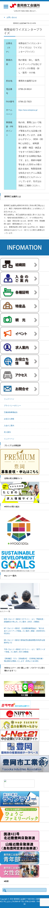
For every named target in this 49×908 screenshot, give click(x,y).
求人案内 (7, 432)
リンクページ (9, 399)
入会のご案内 (9, 426)
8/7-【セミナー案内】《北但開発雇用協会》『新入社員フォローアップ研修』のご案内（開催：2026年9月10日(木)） (24, 630)
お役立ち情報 (9, 419)
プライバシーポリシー (12, 406)
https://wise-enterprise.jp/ (28, 110)
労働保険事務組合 (11, 412)
